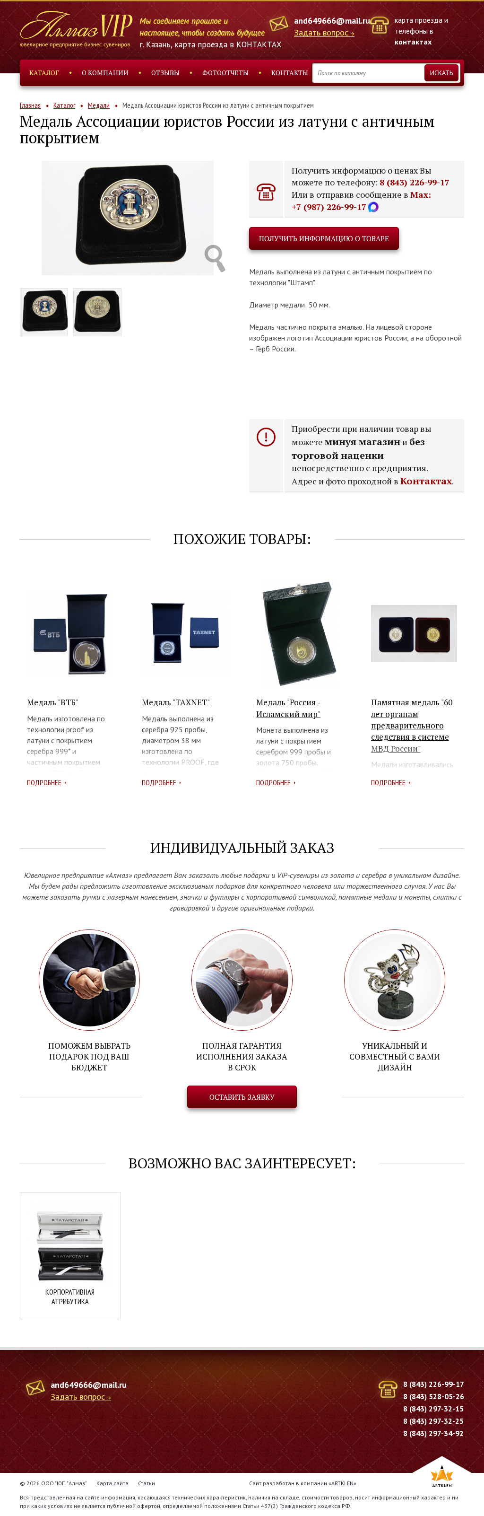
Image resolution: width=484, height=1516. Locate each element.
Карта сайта (112, 1483)
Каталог (44, 72)
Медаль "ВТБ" (52, 702)
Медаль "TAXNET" (176, 702)
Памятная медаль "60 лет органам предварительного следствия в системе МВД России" (411, 725)
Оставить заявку (242, 1097)
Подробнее (44, 782)
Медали (99, 105)
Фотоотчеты (225, 72)
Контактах (426, 480)
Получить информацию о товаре (324, 238)
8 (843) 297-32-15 (433, 1408)
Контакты (289, 72)
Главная (30, 105)
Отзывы (165, 72)
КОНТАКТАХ (259, 44)
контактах (413, 41)
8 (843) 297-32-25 (433, 1421)
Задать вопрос (321, 33)
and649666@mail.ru (332, 20)
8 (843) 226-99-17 (414, 182)
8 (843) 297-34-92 (433, 1433)
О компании (105, 72)
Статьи (146, 1483)
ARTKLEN (342, 1483)
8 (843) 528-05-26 (433, 1396)
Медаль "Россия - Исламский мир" (288, 708)
